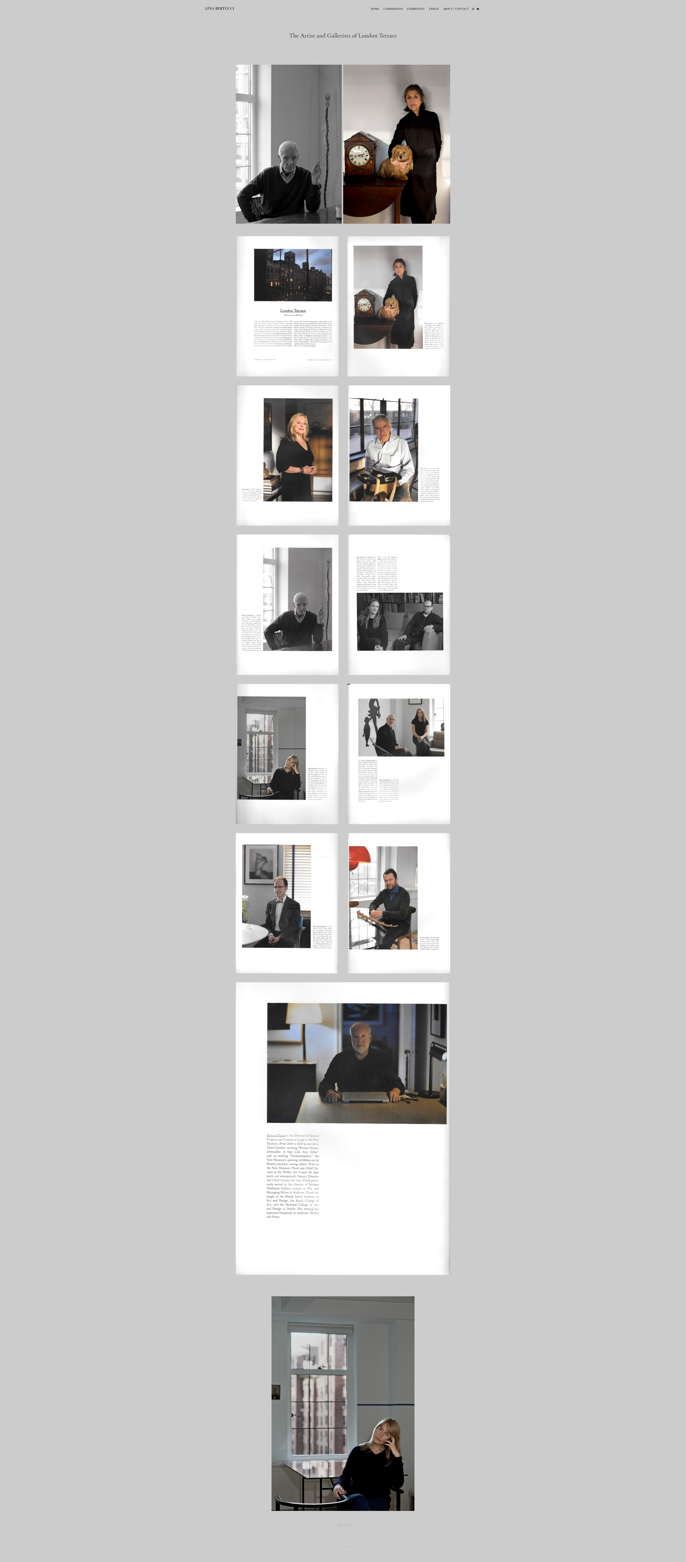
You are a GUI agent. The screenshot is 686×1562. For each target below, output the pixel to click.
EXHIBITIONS (415, 9)
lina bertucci (220, 8)
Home (375, 9)
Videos (434, 9)
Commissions (393, 9)
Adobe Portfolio (348, 1549)
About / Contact (456, 9)
